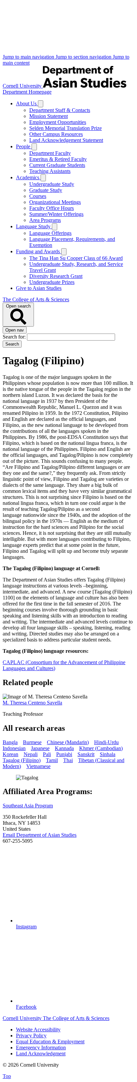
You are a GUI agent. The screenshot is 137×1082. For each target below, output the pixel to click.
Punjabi (64, 754)
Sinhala (107, 754)
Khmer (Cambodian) (101, 748)
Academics (28, 177)
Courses (37, 196)
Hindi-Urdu (106, 742)
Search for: (15, 337)
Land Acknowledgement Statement (66, 140)
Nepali (31, 754)
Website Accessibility (38, 1029)
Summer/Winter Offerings (56, 214)
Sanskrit (85, 754)
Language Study (34, 226)
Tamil (52, 760)
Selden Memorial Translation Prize (65, 128)
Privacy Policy (31, 1035)
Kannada (64, 748)
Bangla (10, 742)
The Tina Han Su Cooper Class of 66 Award (76, 258)
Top (7, 1076)
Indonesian (14, 748)
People (24, 146)
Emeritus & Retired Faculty (58, 159)
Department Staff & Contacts (59, 110)
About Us (27, 103)
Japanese (40, 748)
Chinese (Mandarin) (68, 742)
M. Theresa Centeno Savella (32, 702)
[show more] (40, 103)
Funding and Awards (38, 251)
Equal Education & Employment (50, 1041)
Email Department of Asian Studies (39, 835)
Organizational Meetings (55, 202)
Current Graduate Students (57, 165)
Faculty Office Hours (51, 208)
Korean (10, 754)
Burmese (32, 742)
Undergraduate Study (51, 184)
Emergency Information (41, 1047)
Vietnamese (38, 766)
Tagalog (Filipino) (22, 760)
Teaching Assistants (49, 171)
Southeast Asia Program (28, 805)
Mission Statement (48, 116)
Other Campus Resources (56, 134)
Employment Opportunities (57, 122)
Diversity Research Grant (55, 276)
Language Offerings (50, 233)
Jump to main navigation (29, 57)
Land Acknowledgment (41, 1053)
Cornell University (23, 86)
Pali (47, 754)
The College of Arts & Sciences (36, 299)
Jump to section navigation (84, 57)
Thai (68, 760)
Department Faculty (50, 153)
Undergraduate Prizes (51, 282)
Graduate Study (45, 190)
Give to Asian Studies (39, 288)
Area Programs (45, 220)
